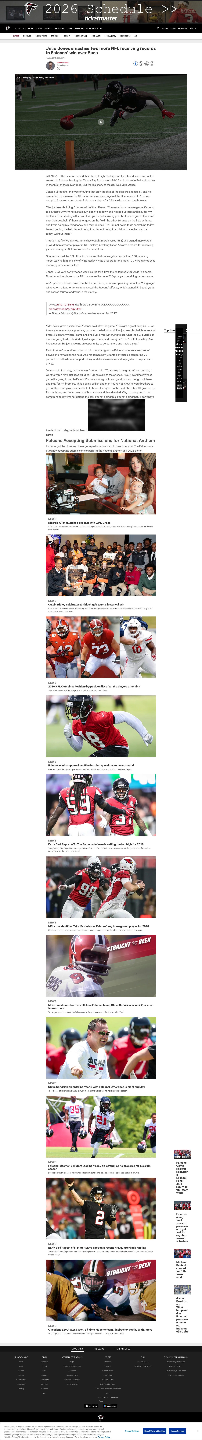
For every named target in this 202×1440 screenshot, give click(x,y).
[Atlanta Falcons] (101, 1418)
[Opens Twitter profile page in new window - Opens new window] (58, 68)
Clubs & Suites (108, 1380)
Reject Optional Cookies (154, 1431)
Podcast (21, 1375)
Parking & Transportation (72, 1366)
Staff (44, 1393)
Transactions (44, 1380)
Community (21, 1384)
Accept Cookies (177, 1431)
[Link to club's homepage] (7, 28)
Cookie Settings (132, 1431)
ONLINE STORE (143, 1362)
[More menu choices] (101, 28)
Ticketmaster (108, 1375)
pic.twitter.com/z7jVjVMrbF (65, 308)
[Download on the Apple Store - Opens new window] (91, 1406)
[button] (101, 122)
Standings (44, 1384)
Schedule (44, 1362)
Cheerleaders (21, 1380)
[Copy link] (152, 63)
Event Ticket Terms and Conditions (108, 1389)
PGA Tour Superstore (176, 1375)
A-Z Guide (72, 1371)
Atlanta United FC (175, 1366)
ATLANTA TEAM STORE (143, 1366)
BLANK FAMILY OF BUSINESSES (176, 1357)
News (21, 1362)
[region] (101, 1431)
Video (21, 1366)
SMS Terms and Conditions (108, 1398)
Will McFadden (62, 62)
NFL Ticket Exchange (107, 1384)
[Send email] (146, 65)
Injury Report (44, 1375)
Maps (72, 1362)
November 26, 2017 (104, 313)
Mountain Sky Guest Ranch (176, 1371)
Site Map (21, 1389)
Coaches (44, 1389)
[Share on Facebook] (135, 65)
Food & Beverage (72, 1384)
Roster (44, 1366)
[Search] (158, 28)
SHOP (143, 1357)
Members (107, 1362)
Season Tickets (108, 1371)
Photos (21, 1371)
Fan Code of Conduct (72, 1380)
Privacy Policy (104, 1437)
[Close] (198, 1431)
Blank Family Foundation (176, 1362)
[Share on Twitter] (141, 65)
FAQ (107, 1393)
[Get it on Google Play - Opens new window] (110, 1407)
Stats (44, 1371)
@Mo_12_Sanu (65, 304)
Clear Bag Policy (72, 1375)
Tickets (107, 1366)
